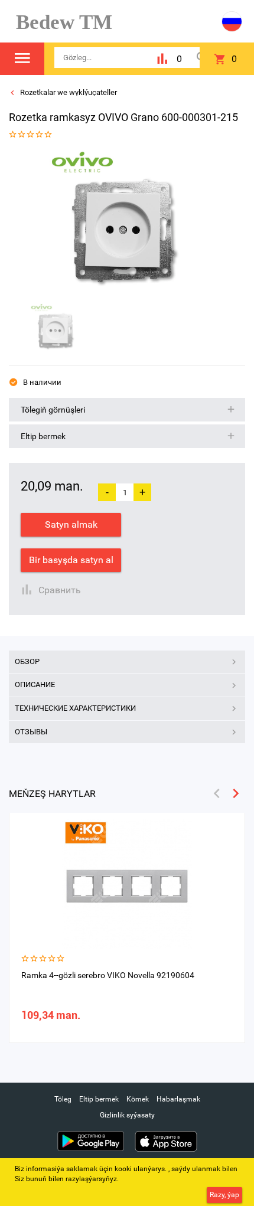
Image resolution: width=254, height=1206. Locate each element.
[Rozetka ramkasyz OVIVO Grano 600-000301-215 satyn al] (123, 224)
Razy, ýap (224, 1195)
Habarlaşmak (178, 1099)
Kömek (137, 1099)
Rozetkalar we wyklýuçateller (67, 92)
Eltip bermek (99, 1099)
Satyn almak (71, 524)
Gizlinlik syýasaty (127, 1115)
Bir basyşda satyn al (71, 560)
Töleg (62, 1099)
